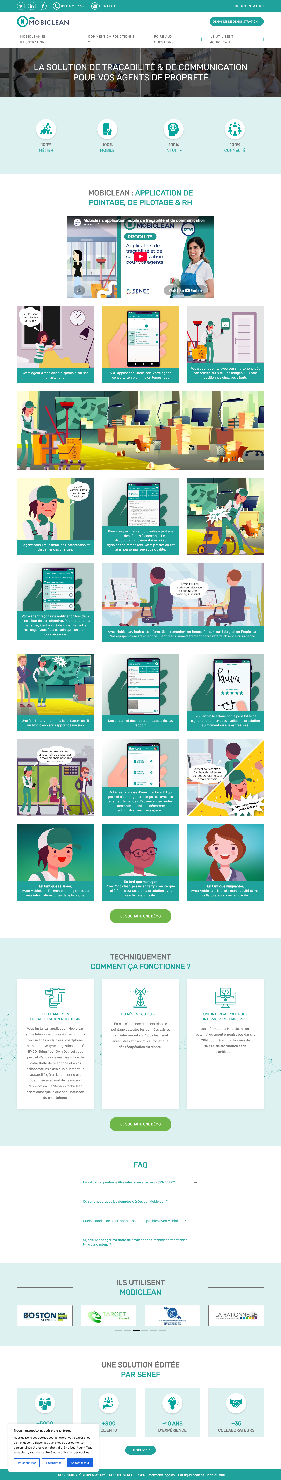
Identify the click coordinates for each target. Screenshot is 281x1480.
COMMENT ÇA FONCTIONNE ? (111, 39)
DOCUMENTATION (248, 6)
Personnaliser (27, 1463)
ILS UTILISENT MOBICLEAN (221, 39)
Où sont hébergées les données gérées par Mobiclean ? (125, 1201)
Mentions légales (162, 1475)
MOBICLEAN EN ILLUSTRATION (33, 39)
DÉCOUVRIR (140, 1450)
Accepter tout (80, 1463)
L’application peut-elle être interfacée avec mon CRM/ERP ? (129, 1182)
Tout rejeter (53, 1463)
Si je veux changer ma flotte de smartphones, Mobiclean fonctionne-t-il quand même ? (136, 1242)
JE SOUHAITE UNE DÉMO (140, 916)
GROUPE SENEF (121, 1475)
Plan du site (216, 1475)
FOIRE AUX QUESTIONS (164, 39)
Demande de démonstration (235, 21)
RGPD (141, 1475)
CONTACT (107, 6)
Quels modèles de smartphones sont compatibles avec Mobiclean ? (134, 1221)
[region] (53, 1448)
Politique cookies (191, 1475)
